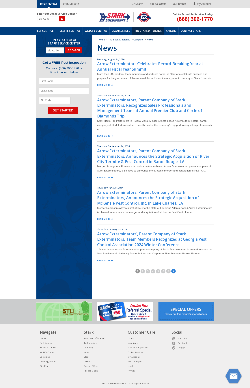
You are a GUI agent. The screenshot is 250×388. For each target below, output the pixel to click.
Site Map (44, 366)
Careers (171, 30)
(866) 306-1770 (195, 18)
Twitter (181, 347)
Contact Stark (191, 30)
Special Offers (158, 3)
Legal (130, 366)
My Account (133, 356)
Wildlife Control (96, 30)
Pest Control (44, 30)
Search (139, 3)
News (86, 352)
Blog (86, 356)
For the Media (91, 370)
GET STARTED (63, 110)
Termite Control (69, 30)
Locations (45, 356)
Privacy (131, 370)
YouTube (182, 338)
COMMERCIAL (72, 4)
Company (138, 39)
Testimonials (90, 343)
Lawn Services (121, 30)
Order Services (135, 352)
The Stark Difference (148, 30)
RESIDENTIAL (49, 4)
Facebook (182, 343)
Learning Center (48, 361)
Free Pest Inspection (138, 347)
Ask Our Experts (135, 361)
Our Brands (179, 3)
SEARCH (74, 50)
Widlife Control (47, 352)
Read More (103, 85)
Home (102, 39)
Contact (131, 338)
